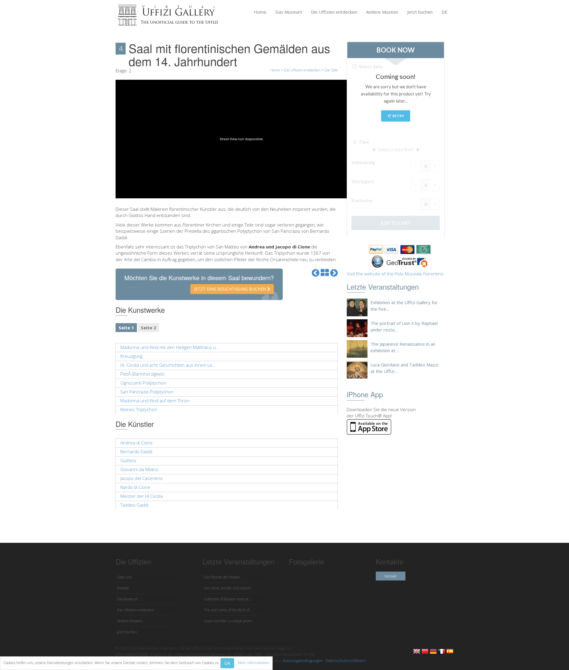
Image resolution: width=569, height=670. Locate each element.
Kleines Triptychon (138, 409)
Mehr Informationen (253, 662)
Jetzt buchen (420, 12)
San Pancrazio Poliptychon (146, 392)
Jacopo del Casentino (141, 478)
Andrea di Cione (136, 443)
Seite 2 (148, 328)
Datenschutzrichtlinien (346, 660)
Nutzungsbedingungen (303, 660)
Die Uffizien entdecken (334, 12)
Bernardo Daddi (136, 451)
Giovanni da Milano (139, 469)
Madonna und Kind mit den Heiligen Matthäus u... (169, 347)
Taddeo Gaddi (134, 505)
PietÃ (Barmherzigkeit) (142, 374)
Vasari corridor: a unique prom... (229, 620)
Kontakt (123, 588)
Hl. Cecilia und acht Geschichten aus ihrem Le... (168, 365)
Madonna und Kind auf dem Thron (154, 400)
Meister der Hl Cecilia (141, 496)
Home (260, 12)
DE (444, 12)
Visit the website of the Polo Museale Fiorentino (395, 274)
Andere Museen (382, 12)
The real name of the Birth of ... (228, 609)
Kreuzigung (131, 356)
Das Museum (288, 12)
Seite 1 (126, 328)
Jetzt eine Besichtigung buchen (230, 289)
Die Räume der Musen (222, 577)
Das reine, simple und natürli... (228, 588)
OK (227, 663)
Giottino (128, 460)
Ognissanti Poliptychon (143, 383)
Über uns (124, 577)
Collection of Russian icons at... (227, 599)
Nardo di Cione (135, 487)
